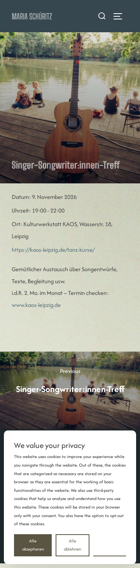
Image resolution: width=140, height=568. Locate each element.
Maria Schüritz (32, 16)
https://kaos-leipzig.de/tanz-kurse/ (53, 250)
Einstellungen (109, 545)
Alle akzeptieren (33, 545)
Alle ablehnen (72, 545)
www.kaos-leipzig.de (36, 305)
